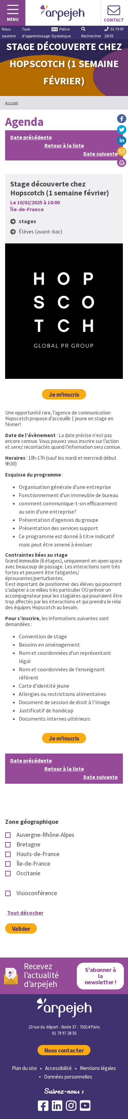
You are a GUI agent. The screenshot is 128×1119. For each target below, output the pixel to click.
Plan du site (24, 1068)
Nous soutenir (9, 32)
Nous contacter (64, 1050)
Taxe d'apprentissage (36, 32)
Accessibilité (58, 1068)
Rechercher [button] (91, 35)
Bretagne (28, 844)
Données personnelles (68, 1076)
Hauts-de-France (37, 854)
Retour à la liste (64, 145)
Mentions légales (98, 1068)
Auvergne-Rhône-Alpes (45, 835)
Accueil (11, 102)
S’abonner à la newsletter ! (100, 976)
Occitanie (28, 873)
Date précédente (31, 137)
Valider (21, 928)
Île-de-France (33, 863)
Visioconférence (36, 893)
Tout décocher (25, 912)
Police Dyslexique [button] (61, 32)
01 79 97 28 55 (114, 32)
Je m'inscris (64, 394)
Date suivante (100, 153)
